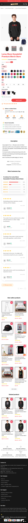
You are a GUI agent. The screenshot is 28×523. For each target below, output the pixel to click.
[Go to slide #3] (21, 48)
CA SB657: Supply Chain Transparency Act (10, 486)
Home (2, 8)
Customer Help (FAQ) (5, 500)
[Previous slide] (2, 27)
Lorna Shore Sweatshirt (20, 8)
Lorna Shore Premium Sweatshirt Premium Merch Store (7, 434)
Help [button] (25, 521)
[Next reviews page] (25, 288)
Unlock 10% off (3, 517)
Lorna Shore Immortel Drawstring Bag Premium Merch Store (20, 358)
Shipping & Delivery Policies (6, 492)
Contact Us (3, 498)
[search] (24, 4)
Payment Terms (4, 494)
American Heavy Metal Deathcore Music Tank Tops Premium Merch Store (20, 381)
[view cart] (26, 4)
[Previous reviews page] (18, 288)
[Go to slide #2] (14, 48)
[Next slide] (25, 27)
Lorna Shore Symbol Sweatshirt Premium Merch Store (20, 412)
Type (3, 64)
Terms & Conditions (5, 480)
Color (3, 68)
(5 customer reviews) (12, 59)
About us (3, 478)
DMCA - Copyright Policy (6, 484)
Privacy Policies (4, 482)
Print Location (5, 89)
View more (14, 389)
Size (2, 82)
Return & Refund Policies (6, 496)
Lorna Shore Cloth (9, 8)
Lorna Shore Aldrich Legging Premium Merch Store (7, 315)
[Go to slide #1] (7, 48)
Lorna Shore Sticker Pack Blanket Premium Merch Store (7, 381)
